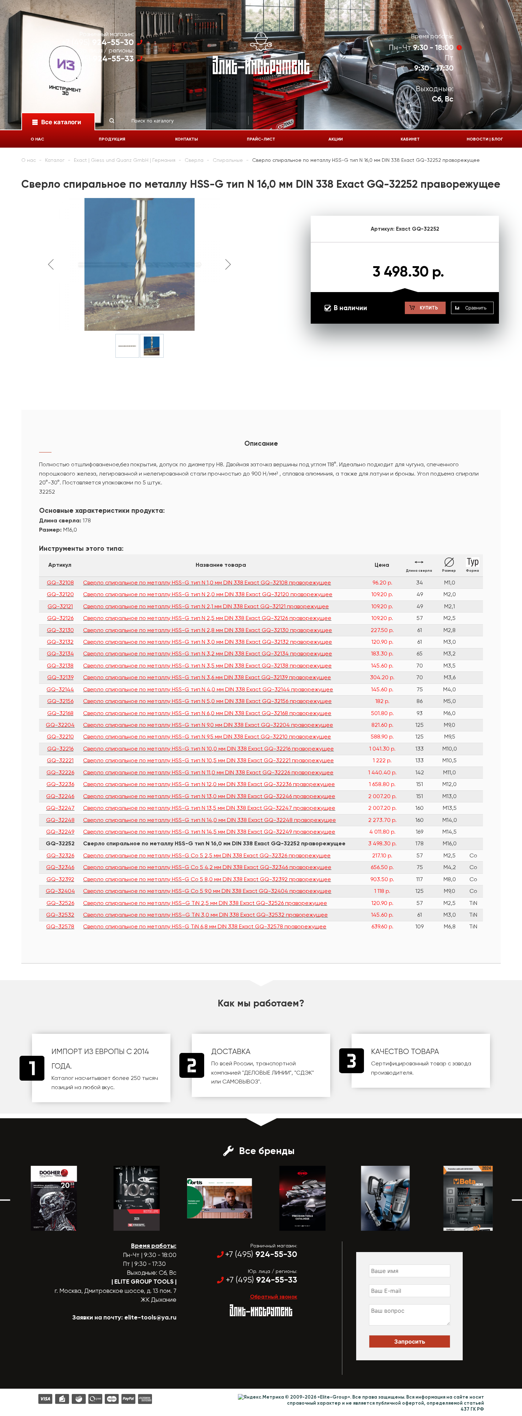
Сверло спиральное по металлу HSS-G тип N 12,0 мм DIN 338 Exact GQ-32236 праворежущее (209, 784)
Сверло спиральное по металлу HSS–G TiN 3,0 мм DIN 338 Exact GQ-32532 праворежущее (205, 914)
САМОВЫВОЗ (240, 1081)
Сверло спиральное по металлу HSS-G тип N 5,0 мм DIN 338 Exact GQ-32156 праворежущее (207, 701)
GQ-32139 (60, 677)
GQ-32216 (60, 748)
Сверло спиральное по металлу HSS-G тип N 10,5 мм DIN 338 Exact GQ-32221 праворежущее (208, 760)
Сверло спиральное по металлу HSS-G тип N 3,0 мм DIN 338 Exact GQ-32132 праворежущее (207, 641)
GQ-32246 (60, 796)
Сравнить (475, 308)
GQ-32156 (60, 701)
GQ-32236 (60, 784)
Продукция (112, 139)
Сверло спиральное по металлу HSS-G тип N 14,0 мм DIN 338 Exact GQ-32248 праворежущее (209, 820)
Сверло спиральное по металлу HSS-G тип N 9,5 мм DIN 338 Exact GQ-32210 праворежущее (207, 736)
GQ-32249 (60, 831)
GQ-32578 (60, 926)
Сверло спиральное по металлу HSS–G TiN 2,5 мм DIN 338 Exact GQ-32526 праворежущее (205, 903)
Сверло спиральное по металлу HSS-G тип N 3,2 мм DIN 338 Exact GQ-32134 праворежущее (207, 653)
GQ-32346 (60, 867)
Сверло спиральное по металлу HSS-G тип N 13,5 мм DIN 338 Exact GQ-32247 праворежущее (209, 808)
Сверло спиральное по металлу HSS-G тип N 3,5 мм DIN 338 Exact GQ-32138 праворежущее (207, 665)
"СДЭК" (304, 1072)
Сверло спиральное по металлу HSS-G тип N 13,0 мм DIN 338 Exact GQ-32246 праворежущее (209, 796)
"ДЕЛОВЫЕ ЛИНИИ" (267, 1072)
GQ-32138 (60, 665)
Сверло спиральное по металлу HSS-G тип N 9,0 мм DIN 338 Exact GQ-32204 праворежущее (208, 724)
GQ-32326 (60, 855)
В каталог (47, 1224)
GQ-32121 (60, 606)
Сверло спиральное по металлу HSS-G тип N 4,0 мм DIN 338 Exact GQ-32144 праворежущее (208, 689)
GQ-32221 (60, 760)
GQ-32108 (60, 582)
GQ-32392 (60, 879)
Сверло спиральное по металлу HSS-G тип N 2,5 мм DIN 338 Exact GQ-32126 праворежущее (207, 618)
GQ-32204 (60, 724)
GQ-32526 (60, 903)
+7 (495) (98, 42)
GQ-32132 (60, 641)
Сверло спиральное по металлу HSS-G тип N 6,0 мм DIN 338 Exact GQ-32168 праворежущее (207, 713)
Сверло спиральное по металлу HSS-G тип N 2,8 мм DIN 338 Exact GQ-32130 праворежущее (207, 630)
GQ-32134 (60, 653)
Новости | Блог (485, 139)
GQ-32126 (60, 618)
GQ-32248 (60, 820)
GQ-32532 (60, 914)
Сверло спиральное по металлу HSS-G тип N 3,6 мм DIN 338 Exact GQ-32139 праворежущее (207, 677)
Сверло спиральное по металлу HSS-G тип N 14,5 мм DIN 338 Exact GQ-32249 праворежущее (209, 831)
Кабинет (410, 139)
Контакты (186, 139)
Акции (335, 139)
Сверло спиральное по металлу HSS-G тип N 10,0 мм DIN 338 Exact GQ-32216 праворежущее (208, 748)
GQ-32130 (60, 630)
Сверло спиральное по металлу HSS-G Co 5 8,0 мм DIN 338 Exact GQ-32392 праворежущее (207, 879)
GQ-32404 (60, 891)
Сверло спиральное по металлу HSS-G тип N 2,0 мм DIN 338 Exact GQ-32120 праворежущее (207, 594)
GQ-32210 (60, 736)
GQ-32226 (60, 772)
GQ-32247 (60, 808)
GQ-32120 (60, 594)
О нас (37, 139)
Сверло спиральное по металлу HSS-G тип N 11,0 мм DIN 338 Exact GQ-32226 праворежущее (208, 772)
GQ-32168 (60, 713)
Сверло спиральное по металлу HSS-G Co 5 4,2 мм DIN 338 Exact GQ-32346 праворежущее (207, 867)
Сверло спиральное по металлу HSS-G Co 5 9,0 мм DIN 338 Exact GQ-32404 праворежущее (207, 891)
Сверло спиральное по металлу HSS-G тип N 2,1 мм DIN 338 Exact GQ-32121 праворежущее (206, 606)
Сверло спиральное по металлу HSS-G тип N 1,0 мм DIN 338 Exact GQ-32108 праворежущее (207, 582)
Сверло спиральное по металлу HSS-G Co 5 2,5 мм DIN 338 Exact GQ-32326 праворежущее (207, 855)
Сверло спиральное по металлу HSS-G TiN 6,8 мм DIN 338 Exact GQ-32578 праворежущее (204, 926)
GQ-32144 (60, 689)
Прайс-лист (261, 139)
